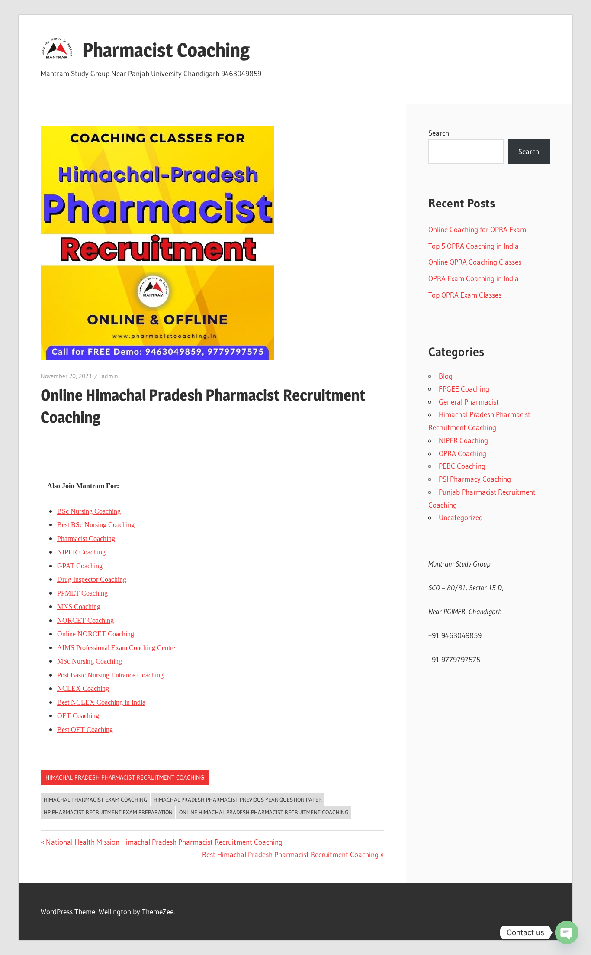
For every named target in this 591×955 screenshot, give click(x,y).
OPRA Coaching (462, 453)
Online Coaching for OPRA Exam (477, 229)
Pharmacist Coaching (166, 50)
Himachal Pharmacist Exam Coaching (95, 799)
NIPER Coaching (81, 552)
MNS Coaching (78, 606)
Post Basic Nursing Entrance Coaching (110, 675)
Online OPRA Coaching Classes (474, 261)
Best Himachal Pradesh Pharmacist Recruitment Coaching (290, 854)
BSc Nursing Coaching (89, 511)
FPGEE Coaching (464, 388)
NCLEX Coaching (83, 688)
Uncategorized (461, 517)
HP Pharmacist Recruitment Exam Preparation (108, 812)
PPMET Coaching (82, 593)
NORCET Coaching (85, 620)
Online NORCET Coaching (95, 634)
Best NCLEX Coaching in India (101, 702)
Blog (446, 375)
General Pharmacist (469, 401)
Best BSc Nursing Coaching (96, 524)
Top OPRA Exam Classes (464, 294)
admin (110, 376)
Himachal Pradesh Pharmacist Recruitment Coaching (124, 777)
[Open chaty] (566, 932)
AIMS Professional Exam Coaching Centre (116, 647)
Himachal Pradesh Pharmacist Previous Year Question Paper (238, 799)
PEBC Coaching (462, 465)
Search (438, 132)
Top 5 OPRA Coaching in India (473, 245)
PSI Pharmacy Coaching (475, 478)
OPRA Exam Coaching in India (473, 278)
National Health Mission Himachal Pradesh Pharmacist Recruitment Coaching (164, 841)
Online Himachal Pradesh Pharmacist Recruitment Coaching (263, 812)
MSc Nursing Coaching (89, 661)
